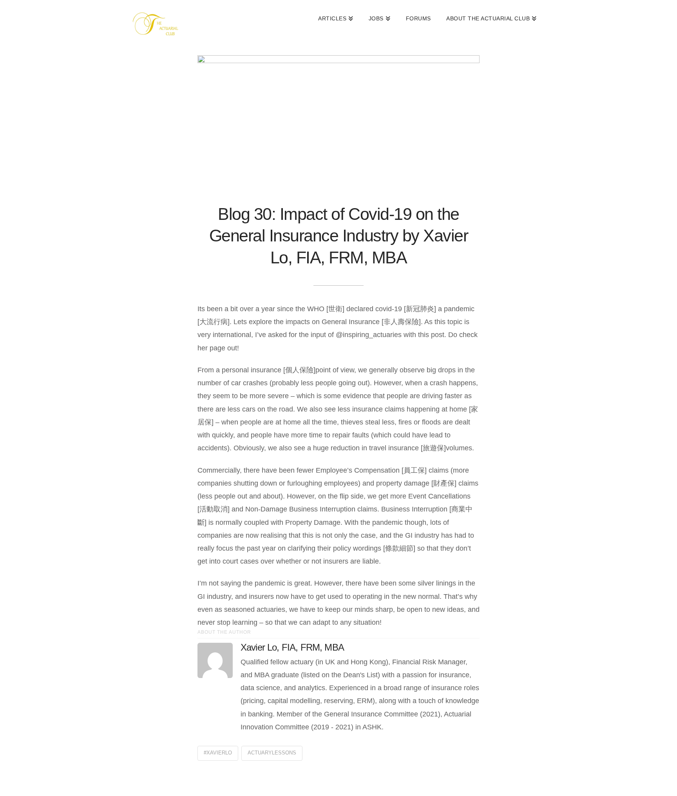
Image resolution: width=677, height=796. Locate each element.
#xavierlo (218, 753)
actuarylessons (272, 753)
